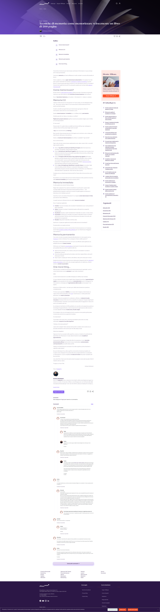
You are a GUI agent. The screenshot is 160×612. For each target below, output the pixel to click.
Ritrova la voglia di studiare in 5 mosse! (110, 112)
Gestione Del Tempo (66, 571)
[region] (80, 610)
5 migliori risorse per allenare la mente (110, 159)
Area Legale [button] (84, 585)
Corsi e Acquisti (105, 593)
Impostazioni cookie (112, 609)
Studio (45, 8)
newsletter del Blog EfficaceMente (67, 229)
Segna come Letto (58, 391)
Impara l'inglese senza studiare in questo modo (111, 185)
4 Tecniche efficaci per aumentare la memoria (111, 133)
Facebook (55, 239)
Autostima (43, 573)
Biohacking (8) (106, 213)
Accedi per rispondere (64, 427)
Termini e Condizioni (86, 589)
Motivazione (84, 574)
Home (41, 8)
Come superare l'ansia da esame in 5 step (111, 108)
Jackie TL (59, 369)
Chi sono (80, 3)
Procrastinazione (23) (108, 224)
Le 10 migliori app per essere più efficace (110, 172)
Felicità (82, 571)
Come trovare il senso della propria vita (110, 190)
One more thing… (63, 63)
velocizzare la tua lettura (67, 92)
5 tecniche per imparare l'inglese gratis (111, 168)
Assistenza (104, 596)
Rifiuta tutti (122, 609)
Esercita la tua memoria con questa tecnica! (111, 137)
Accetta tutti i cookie (132, 609)
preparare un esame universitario (79, 81)
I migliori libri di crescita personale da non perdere (111, 177)
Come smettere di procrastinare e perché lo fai (111, 195)
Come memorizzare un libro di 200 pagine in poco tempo (111, 118)
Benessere (63, 576)
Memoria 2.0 (62, 49)
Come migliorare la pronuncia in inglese (110, 181)
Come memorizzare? (64, 45)
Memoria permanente (64, 59)
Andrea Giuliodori (58, 378)
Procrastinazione (65, 573)
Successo (103, 573)
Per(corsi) (74, 3)
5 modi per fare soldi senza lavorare (112, 164)
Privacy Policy (85, 593)
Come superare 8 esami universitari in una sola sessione (111, 128)
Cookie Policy (85, 596)
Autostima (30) (107, 210)
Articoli (68, 3)
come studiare (68, 246)
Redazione (104, 606)
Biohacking (63, 577)
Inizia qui (53, 3)
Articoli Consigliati (106, 602)
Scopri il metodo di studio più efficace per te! (112, 123)
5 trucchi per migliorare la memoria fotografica (111, 142)
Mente (62, 574)
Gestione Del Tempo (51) (109, 219)
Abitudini (42, 577)
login (62, 399)
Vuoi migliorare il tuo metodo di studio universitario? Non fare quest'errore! (111, 148)
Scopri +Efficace (61, 3)
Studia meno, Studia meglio (79, 462)
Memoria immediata (64, 54)
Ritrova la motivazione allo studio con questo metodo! (112, 154)
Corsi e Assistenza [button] (105, 585)
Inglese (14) (106, 221)
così (72, 293)
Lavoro (82, 573)
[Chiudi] (158, 609)
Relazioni (83, 576)
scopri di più (56, 387)
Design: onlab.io (42, 607)
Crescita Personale (45, 571)
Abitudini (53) (106, 208)
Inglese (42, 576)
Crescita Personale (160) (109, 216)
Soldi (82, 577)
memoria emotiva (87, 161)
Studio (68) (106, 227)
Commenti (56, 404)
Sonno (102, 571)
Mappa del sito (105, 599)
